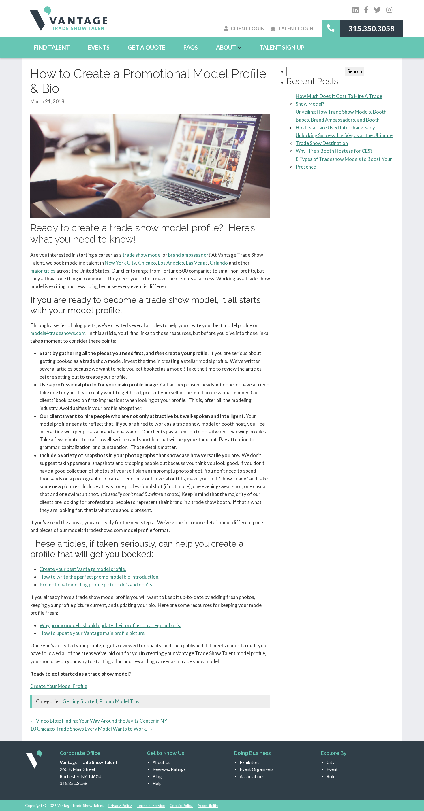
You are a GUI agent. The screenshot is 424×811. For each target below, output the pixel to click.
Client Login (247, 28)
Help (157, 783)
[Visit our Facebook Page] (377, 10)
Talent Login (295, 28)
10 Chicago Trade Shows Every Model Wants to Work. (91, 729)
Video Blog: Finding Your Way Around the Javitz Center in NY (98, 721)
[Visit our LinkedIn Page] (355, 10)
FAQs (190, 47)
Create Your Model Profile (58, 686)
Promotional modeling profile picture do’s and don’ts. (96, 585)
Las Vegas (197, 263)
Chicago (147, 263)
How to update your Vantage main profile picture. (93, 633)
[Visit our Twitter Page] (366, 10)
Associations (252, 776)
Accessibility (208, 805)
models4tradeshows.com (57, 333)
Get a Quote (146, 47)
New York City (120, 263)
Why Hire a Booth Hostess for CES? (334, 151)
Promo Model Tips (119, 701)
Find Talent (52, 47)
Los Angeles (171, 263)
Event (332, 769)
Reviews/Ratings (169, 769)
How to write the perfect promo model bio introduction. (100, 577)
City (331, 762)
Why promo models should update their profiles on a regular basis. (110, 625)
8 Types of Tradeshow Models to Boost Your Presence (344, 163)
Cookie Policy (181, 805)
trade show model (142, 255)
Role (331, 776)
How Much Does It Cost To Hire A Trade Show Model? (339, 100)
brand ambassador (188, 255)
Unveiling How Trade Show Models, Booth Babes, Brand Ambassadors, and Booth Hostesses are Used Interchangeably (341, 119)
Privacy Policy (120, 805)
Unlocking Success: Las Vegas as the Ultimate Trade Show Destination (344, 139)
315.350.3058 (371, 28)
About (226, 47)
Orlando (219, 263)
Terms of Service (151, 805)
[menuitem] (51, 47)
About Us (161, 762)
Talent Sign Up (282, 47)
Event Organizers (256, 769)
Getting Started (80, 701)
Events (99, 47)
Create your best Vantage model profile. (83, 569)
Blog (157, 776)
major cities (42, 271)
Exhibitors (250, 762)
